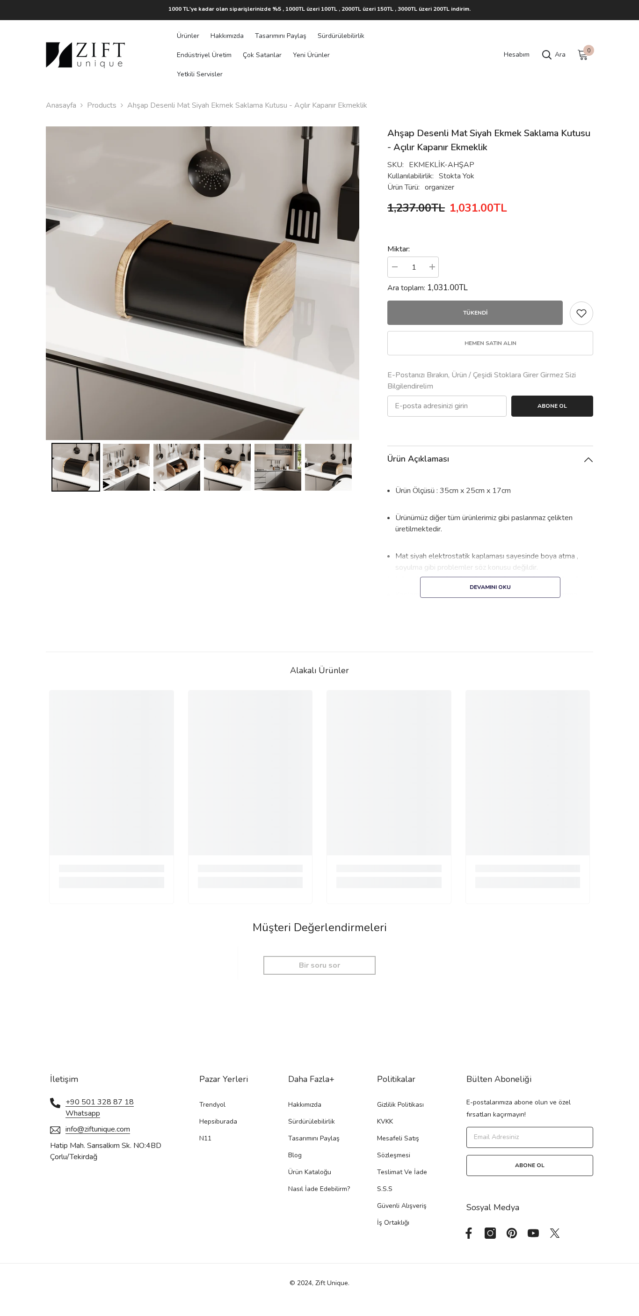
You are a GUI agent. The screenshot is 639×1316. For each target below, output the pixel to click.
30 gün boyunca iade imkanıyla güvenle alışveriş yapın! (319, 9)
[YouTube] (533, 1233)
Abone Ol (530, 1165)
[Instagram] (490, 1233)
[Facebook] (468, 1233)
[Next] (345, 283)
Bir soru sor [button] (319, 965)
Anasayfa (61, 105)
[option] (319, 9)
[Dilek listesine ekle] (581, 313)
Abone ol (552, 406)
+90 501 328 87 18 (99, 1102)
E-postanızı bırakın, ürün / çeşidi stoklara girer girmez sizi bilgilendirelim (481, 380)
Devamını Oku (490, 587)
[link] (111, 868)
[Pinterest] (511, 1233)
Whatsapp (82, 1113)
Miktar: (398, 249)
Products (101, 105)
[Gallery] (202, 310)
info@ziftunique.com (97, 1129)
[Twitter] (554, 1233)
